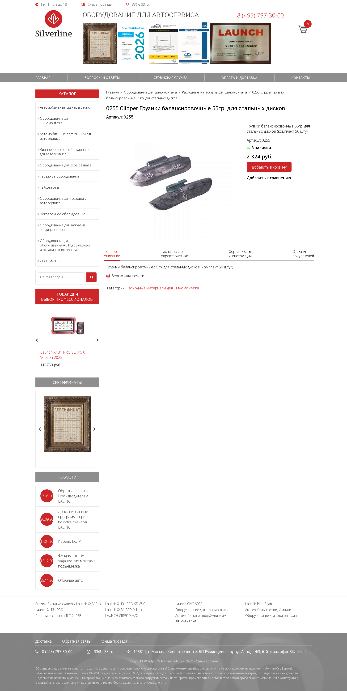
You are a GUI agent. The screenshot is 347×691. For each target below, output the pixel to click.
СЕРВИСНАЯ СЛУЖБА (170, 77)
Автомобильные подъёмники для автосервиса (66, 136)
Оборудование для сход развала (65, 165)
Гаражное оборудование (60, 176)
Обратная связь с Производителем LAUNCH (73, 496)
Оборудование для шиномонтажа (54, 120)
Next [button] (99, 340)
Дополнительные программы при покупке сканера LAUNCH (73, 519)
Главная (42, 77)
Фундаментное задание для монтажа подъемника (77, 561)
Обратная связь (76, 641)
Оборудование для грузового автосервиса (63, 200)
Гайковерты (49, 187)
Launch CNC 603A (188, 604)
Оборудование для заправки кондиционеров (62, 227)
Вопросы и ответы (102, 77)
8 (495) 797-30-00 (260, 15)
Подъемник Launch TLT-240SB (58, 615)
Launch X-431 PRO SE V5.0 (125, 604)
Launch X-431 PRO (49, 609)
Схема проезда (114, 641)
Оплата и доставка (239, 77)
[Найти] (91, 277)
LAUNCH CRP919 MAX (121, 615)
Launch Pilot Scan (258, 604)
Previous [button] (36, 340)
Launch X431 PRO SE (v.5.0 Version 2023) (62, 355)
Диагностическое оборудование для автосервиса (65, 151)
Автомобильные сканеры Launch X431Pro (68, 604)
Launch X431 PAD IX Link (123, 609)
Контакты (300, 77)
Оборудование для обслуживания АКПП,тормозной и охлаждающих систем (65, 245)
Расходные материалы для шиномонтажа (162, 288)
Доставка (43, 641)
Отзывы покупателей (303, 253)
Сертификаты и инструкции (240, 253)
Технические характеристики (174, 253)
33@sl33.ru (103, 651)
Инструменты (50, 261)
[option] (67, 338)
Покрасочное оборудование (62, 214)
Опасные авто (70, 580)
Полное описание (112, 253)
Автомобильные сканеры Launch (66, 107)
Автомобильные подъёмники (268, 609)
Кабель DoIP (69, 541)
